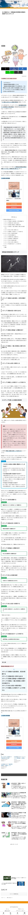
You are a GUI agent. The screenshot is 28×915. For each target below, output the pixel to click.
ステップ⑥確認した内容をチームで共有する (14, 231)
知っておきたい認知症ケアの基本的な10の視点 (6, 757)
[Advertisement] (14, 29)
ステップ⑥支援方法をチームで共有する (13, 243)
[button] (18, 72)
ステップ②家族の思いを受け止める (12, 223)
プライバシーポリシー (20, 911)
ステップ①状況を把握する (10, 235)
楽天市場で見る (14, 207)
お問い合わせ (7, 911)
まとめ (5, 245)
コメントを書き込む (14, 893)
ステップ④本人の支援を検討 (10, 240)
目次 (12, 217)
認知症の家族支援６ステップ (9, 219)
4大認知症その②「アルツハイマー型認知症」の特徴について (19, 758)
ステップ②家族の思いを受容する (11, 236)
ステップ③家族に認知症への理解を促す (13, 224)
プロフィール (21, 909)
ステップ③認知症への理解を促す (11, 238)
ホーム (7, 909)
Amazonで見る (14, 203)
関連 (5, 247)
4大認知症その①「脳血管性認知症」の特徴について (7, 765)
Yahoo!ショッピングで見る (14, 210)
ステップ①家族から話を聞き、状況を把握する (14, 221)
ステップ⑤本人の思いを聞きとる (11, 229)
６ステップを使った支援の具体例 (10, 233)
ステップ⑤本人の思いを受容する (11, 242)
